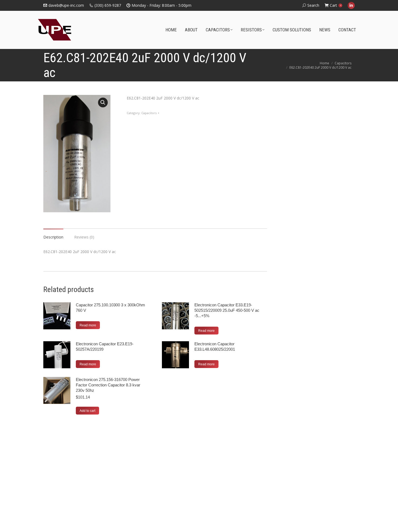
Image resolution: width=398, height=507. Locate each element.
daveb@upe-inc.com (66, 5)
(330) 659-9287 (107, 5)
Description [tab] (53, 237)
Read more (88, 325)
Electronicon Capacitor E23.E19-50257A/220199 (104, 347)
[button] (103, 102)
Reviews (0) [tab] (84, 237)
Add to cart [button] (87, 411)
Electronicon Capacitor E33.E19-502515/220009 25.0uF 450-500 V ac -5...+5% (226, 310)
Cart (335, 5)
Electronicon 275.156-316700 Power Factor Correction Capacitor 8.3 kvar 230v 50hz (108, 385)
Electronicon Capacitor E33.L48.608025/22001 (214, 347)
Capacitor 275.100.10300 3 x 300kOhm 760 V (110, 308)
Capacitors (148, 113)
